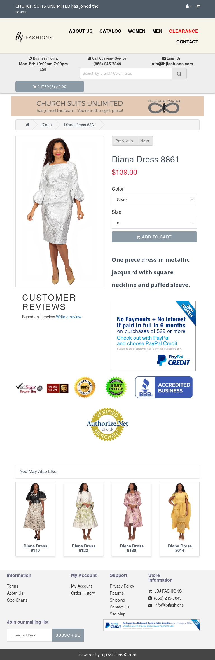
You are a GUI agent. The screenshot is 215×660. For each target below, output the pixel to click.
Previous (124, 141)
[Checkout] (198, 6)
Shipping (117, 600)
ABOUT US (81, 31)
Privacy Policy (122, 586)
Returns (117, 593)
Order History (83, 593)
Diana (46, 124)
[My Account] (189, 6)
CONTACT (187, 41)
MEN (157, 31)
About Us (15, 593)
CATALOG (110, 31)
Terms (12, 586)
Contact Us (119, 607)
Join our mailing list (27, 622)
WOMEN (137, 31)
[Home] (27, 124)
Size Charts (17, 600)
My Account (81, 586)
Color (118, 188)
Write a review (68, 316)
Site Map (117, 614)
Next (144, 141)
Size (116, 211)
